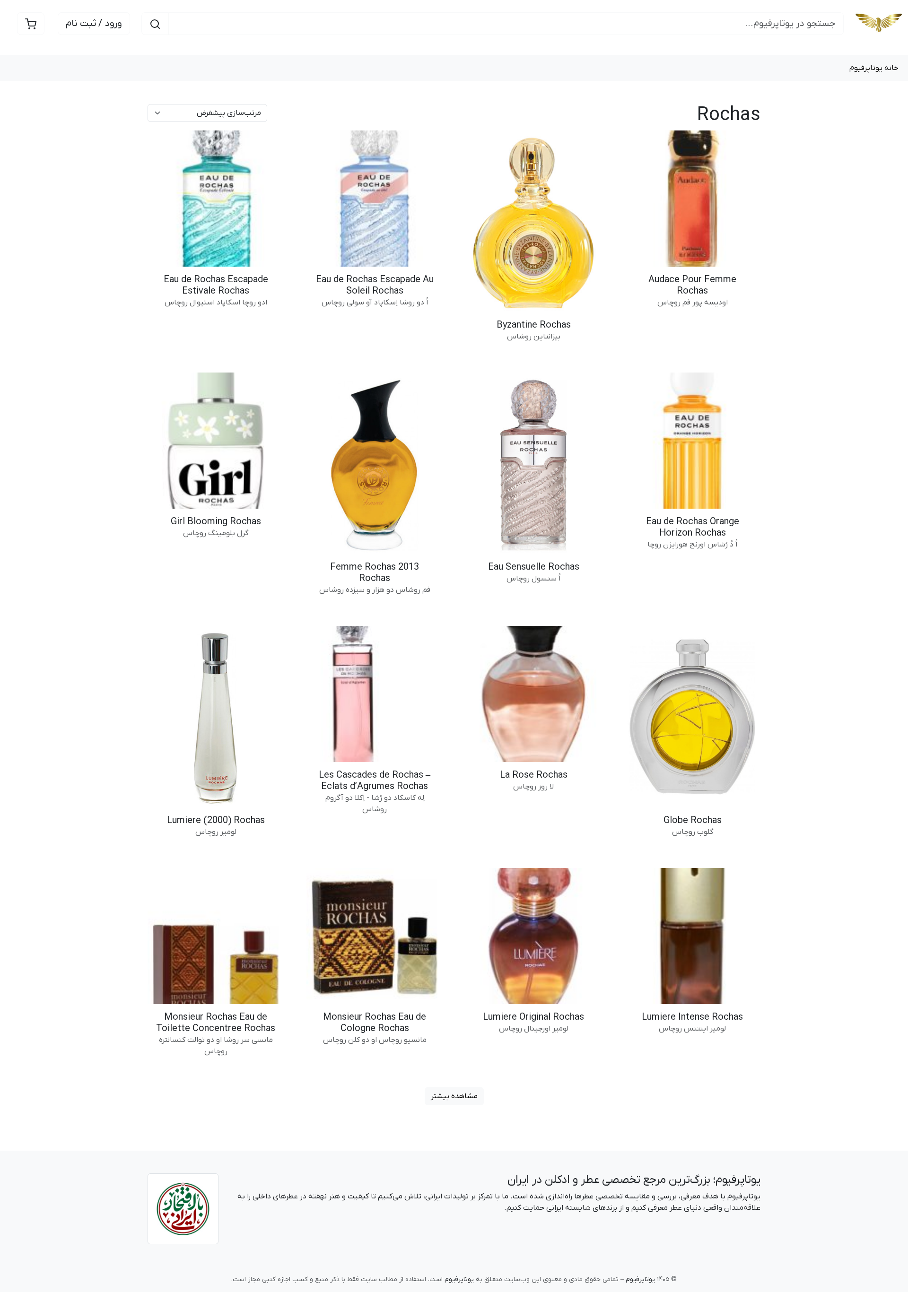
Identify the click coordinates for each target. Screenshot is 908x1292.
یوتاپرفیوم (738, 1180)
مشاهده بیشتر (454, 1096)
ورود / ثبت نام (94, 23)
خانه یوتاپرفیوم (874, 68)
